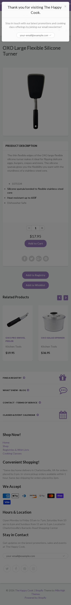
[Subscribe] (50, 35)
